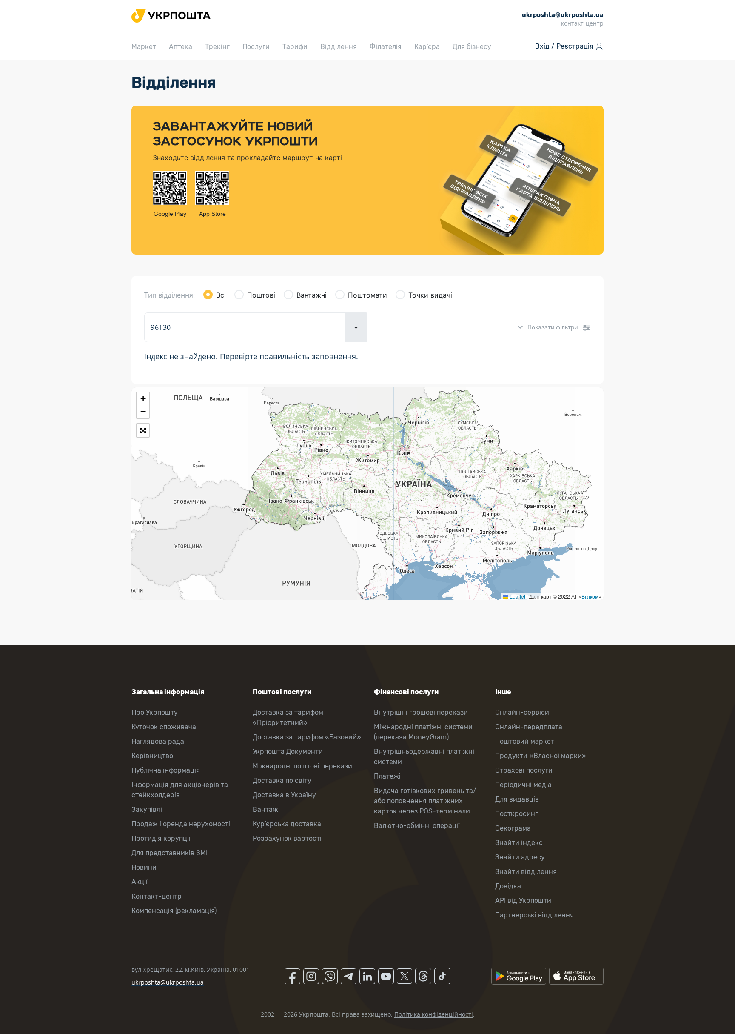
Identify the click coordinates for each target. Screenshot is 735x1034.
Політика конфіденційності (433, 1014)
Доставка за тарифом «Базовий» (307, 737)
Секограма (513, 828)
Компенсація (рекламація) (174, 911)
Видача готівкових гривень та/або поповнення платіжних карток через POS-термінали (425, 801)
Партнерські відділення (534, 915)
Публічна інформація (165, 770)
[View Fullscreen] (143, 430)
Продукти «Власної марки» (540, 756)
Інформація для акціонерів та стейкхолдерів (179, 790)
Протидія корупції (161, 838)
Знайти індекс (519, 843)
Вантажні (311, 295)
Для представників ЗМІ (169, 853)
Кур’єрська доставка (287, 824)
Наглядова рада (157, 741)
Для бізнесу (472, 47)
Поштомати (367, 295)
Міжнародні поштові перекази (302, 766)
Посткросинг (516, 814)
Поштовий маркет (524, 741)
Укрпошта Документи (288, 752)
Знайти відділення (526, 872)
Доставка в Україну (284, 795)
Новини (144, 867)
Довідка (508, 886)
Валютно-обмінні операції (417, 826)
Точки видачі (430, 295)
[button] (143, 398)
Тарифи (295, 47)
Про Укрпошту (154, 712)
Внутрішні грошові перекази (421, 712)
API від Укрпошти (523, 901)
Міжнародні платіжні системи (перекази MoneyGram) (423, 732)
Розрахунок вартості (287, 838)
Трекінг (217, 47)
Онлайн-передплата (528, 727)
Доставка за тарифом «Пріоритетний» (288, 717)
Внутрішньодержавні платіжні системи (424, 757)
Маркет (143, 47)
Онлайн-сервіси (522, 712)
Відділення (338, 47)
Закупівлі (146, 809)
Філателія (386, 47)
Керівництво (152, 756)
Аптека (180, 47)
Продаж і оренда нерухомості (180, 824)
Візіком (589, 596)
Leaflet (516, 596)
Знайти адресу (520, 857)
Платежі (387, 776)
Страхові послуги (524, 770)
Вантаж (265, 809)
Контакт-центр (156, 896)
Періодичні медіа (523, 785)
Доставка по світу (282, 780)
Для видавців (517, 799)
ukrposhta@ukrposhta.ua (167, 982)
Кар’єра (427, 47)
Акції (139, 882)
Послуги (256, 47)
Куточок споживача (163, 727)
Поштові (261, 295)
